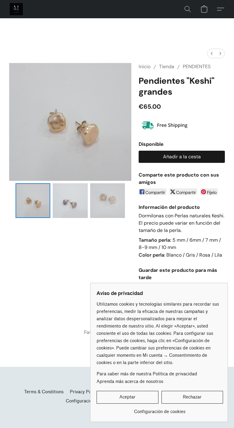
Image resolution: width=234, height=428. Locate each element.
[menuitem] (211, 53)
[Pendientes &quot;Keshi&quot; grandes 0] (33, 200)
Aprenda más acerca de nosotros (130, 381)
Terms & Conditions (44, 392)
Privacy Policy (84, 392)
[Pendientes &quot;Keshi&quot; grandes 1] (70, 200)
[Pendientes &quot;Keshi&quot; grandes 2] (107, 200)
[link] (160, 410)
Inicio (145, 66)
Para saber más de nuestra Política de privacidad (147, 374)
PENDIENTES (197, 66)
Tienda (166, 66)
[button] (16, 9)
